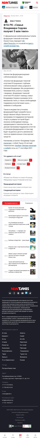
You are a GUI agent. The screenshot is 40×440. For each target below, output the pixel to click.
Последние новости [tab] (11, 203)
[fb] (14, 293)
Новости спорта (20, 177)
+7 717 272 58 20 (7, 385)
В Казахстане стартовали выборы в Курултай (19, 247)
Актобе (22, 339)
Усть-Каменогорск (8, 360)
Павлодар (23, 348)
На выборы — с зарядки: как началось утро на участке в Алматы (17, 232)
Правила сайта (20, 415)
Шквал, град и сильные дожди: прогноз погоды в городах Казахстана (18, 255)
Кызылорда (6, 348)
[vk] (10, 293)
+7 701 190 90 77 (7, 402)
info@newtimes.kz (7, 400)
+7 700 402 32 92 (7, 387)
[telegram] (30, 293)
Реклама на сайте (20, 420)
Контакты (20, 422)
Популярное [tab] (29, 203)
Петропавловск (7, 351)
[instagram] (18, 293)
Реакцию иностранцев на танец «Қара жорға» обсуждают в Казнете (19, 194)
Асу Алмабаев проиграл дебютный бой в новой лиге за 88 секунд (19, 224)
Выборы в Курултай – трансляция (19, 240)
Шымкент (5, 336)
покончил (7, 143)
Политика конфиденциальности (20, 412)
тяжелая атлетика (25, 180)
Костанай (23, 345)
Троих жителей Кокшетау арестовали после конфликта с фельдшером (18, 263)
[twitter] (26, 293)
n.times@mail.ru (6, 393)
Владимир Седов (11, 180)
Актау (4, 339)
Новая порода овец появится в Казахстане (18, 187)
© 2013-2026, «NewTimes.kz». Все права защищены (20, 409)
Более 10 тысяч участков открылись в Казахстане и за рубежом (17, 209)
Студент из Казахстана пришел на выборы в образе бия (19, 271)
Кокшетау (5, 345)
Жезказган (23, 357)
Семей (22, 336)
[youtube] (22, 293)
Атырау (4, 342)
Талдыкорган (24, 351)
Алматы (22, 333)
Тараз (4, 354)
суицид (29, 177)
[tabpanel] (20, 242)
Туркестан (23, 354)
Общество (7, 16)
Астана (4, 333)
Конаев (22, 360)
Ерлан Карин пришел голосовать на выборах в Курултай (19, 216)
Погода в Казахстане (9, 368)
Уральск (4, 357)
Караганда (23, 342)
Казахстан (8, 177)
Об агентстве (20, 417)
